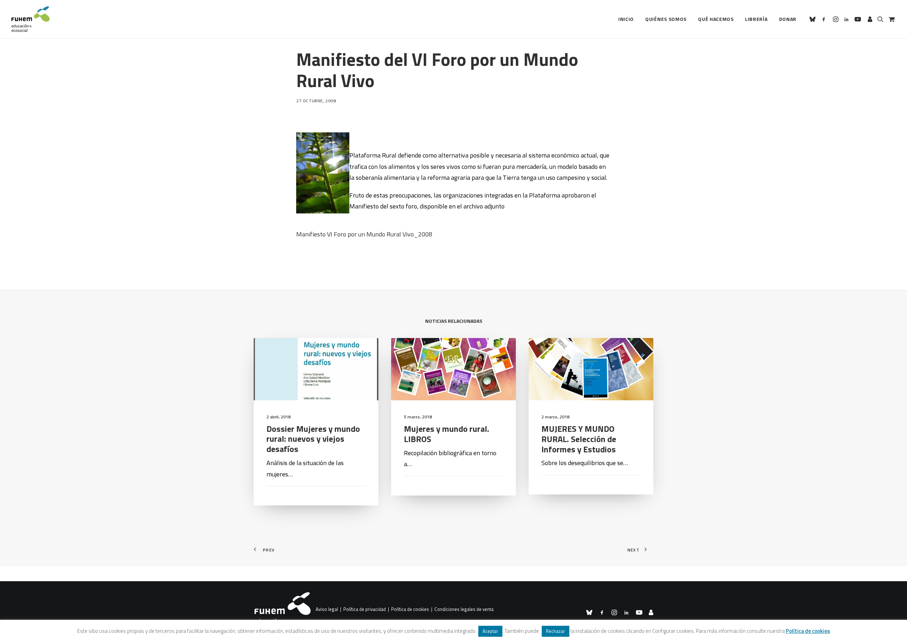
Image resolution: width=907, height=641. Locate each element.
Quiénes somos (666, 19)
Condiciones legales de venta (464, 609)
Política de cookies (410, 609)
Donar (788, 19)
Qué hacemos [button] (716, 19)
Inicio (626, 19)
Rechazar (555, 631)
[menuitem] (626, 19)
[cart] (891, 19)
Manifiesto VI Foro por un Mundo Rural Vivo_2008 (364, 234)
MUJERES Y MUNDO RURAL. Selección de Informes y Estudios (578, 439)
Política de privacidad (364, 609)
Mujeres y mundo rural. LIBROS (446, 433)
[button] (813, 19)
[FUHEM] (30, 19)
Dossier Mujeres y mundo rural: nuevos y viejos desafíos (313, 439)
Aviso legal (327, 609)
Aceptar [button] (490, 631)
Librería (756, 19)
